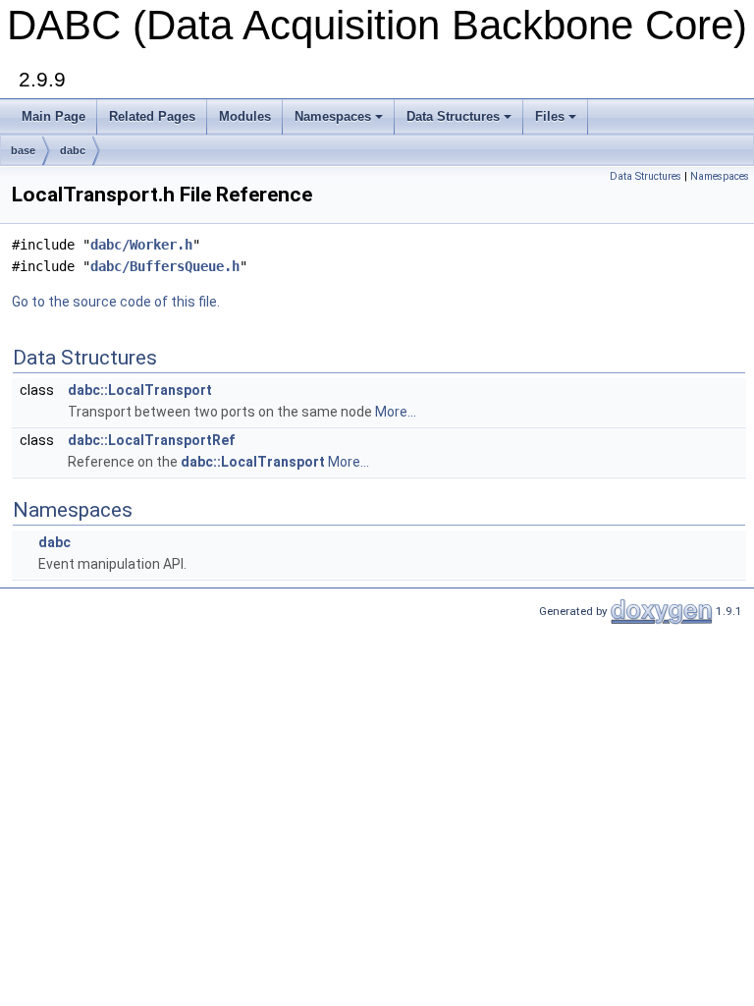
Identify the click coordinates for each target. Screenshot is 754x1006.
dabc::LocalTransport (140, 390)
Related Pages (152, 116)
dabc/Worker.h (141, 244)
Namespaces (333, 116)
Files (550, 116)
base (23, 150)
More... (395, 411)
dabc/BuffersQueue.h (165, 266)
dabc (72, 150)
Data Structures (453, 116)
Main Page (53, 116)
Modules (245, 116)
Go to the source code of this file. (116, 301)
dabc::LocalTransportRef (151, 440)
